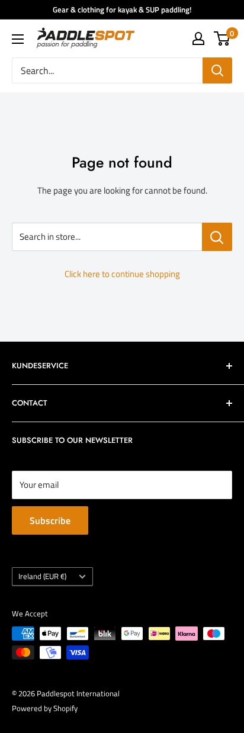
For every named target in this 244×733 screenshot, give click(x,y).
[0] (222, 38)
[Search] (217, 70)
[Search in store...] (217, 237)
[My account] (198, 38)
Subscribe (50, 520)
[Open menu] (18, 39)
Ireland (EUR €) (42, 576)
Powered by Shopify (45, 708)
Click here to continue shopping (122, 274)
